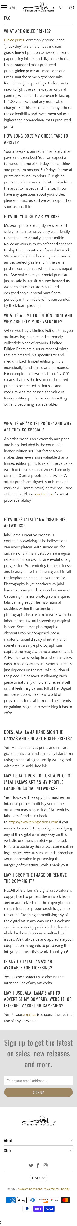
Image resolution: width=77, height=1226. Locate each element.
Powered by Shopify (56, 1189)
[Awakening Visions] (38, 7)
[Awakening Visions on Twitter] (31, 1166)
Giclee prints (14, 40)
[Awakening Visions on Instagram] (46, 1166)
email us (29, 1015)
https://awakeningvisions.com (33, 822)
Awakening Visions (30, 1189)
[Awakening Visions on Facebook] (38, 1166)
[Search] (61, 7)
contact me (44, 494)
